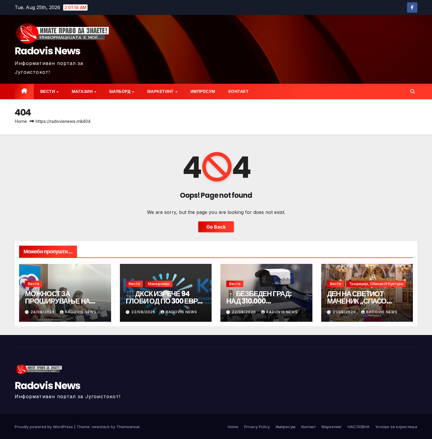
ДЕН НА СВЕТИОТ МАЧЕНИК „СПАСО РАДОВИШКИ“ (356, 301)
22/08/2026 (144, 312)
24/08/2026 (43, 312)
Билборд (120, 91)
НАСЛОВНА (358, 426)
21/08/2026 (345, 312)
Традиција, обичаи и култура (376, 284)
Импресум (202, 91)
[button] (412, 91)
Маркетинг (161, 91)
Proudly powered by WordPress (44, 426)
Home (21, 121)
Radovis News (48, 51)
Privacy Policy (257, 426)
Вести (48, 91)
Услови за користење (396, 426)
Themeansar (128, 426)
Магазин (83, 91)
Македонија (159, 284)
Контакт (238, 91)
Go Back (216, 227)
